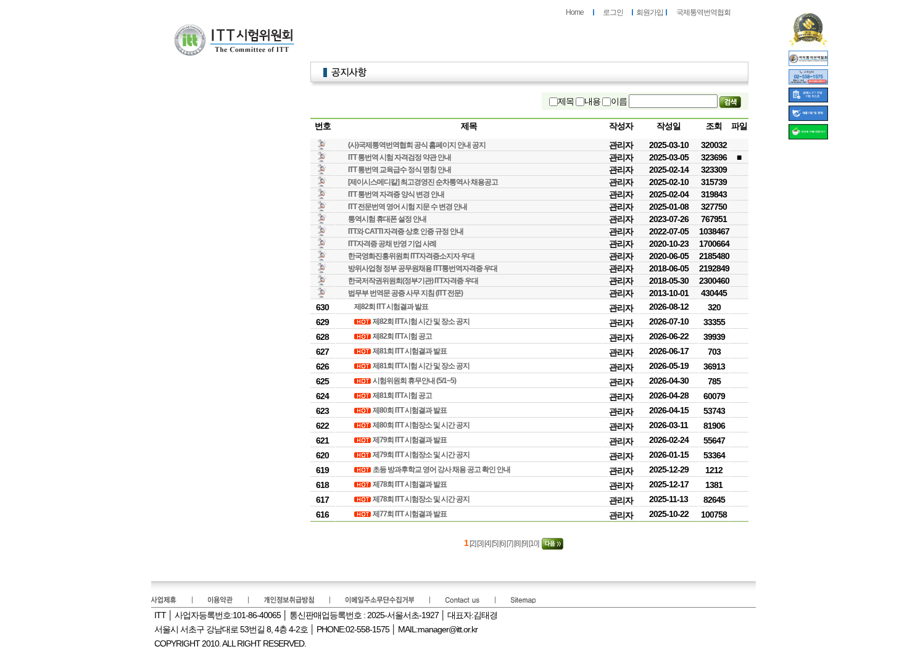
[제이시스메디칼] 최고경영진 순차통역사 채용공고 (423, 182)
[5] (495, 543)
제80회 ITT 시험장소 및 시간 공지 (422, 425)
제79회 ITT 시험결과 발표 (410, 440)
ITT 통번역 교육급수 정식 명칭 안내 (399, 169)
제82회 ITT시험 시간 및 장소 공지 (422, 321)
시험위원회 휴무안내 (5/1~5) (415, 380)
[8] (517, 543)
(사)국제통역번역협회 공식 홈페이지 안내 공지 (417, 145)
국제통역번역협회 (703, 12)
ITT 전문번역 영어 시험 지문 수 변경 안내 (407, 206)
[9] (525, 543)
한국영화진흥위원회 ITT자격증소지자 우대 (411, 256)
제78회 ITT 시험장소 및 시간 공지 (422, 499)
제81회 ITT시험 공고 (403, 395)
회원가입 (649, 12)
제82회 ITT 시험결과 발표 (391, 306)
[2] (472, 543)
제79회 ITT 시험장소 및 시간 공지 (422, 454)
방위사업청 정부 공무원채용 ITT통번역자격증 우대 (422, 268)
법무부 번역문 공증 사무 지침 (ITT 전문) (405, 293)
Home (575, 12)
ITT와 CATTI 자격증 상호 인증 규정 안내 (405, 231)
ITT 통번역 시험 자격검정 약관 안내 (399, 157)
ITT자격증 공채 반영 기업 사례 (392, 243)
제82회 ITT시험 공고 (403, 336)
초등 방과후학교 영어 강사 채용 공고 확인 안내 (442, 469)
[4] (488, 543)
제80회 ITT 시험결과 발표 (410, 410)
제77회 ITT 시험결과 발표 (410, 514)
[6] (503, 543)
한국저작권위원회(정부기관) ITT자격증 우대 (413, 280)
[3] (480, 543)
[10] (534, 543)
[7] (510, 543)
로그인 (613, 12)
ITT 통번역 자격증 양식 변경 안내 (396, 194)
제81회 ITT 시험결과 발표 (410, 351)
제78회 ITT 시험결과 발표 (410, 484)
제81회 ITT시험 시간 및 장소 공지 (422, 366)
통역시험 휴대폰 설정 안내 (387, 219)
